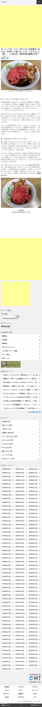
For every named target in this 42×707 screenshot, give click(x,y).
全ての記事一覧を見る (34, 412)
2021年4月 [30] (19, 547)
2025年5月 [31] (6, 487)
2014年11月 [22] (6, 643)
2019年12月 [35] (33, 565)
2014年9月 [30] (33, 643)
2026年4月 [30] (19, 473)
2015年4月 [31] (19, 635)
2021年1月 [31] (19, 550)
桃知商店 (7, 687)
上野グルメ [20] (6, 429)
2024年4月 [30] (19, 502)
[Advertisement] (21, 26)
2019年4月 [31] (19, 576)
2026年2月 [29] (6, 476)
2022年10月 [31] (20, 524)
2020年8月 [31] (6, 558)
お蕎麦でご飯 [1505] (7, 432)
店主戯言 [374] (6, 421)
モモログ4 (3, 2)
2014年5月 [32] (6, 650)
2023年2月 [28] (6, 521)
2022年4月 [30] (19, 532)
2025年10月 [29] (20, 480)
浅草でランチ (6, 693)
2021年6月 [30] (33, 543)
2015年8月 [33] (6, 632)
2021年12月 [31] (33, 535)
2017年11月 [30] (6, 598)
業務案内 (4, 336)
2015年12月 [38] (33, 624)
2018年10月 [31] (20, 584)
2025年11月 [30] (6, 480)
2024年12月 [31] (33, 491)
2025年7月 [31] (19, 484)
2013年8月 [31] (6, 661)
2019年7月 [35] (19, 572)
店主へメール (6, 358)
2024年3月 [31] (33, 502)
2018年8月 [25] (6, 587)
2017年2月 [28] (6, 610)
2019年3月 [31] (33, 576)
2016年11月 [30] (6, 613)
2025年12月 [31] (33, 476)
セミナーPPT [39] (7, 455)
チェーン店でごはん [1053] (9, 436)
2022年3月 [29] (33, 532)
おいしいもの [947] (7, 440)
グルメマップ (34, 690)
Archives (21, 697)
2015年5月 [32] (6, 635)
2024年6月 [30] (33, 498)
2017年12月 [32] (33, 595)
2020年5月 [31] (6, 561)
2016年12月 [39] (33, 610)
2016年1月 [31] (19, 624)
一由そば (21, 104)
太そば (7, 108)
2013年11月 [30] (6, 658)
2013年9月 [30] (33, 658)
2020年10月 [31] (20, 554)
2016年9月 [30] (33, 613)
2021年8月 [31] (6, 543)
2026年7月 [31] (19, 469)
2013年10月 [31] (20, 658)
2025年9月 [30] (33, 480)
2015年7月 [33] (19, 632)
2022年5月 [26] (6, 532)
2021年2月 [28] (6, 550)
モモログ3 (35, 687)
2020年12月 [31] (33, 550)
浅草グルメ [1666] (7, 425)
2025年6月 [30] (33, 484)
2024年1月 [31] (19, 506)
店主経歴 (4, 339)
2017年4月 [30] (19, 606)
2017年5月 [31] (6, 606)
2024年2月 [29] (6, 506)
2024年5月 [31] (6, 502)
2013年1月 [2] (19, 669)
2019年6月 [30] (33, 572)
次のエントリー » (36, 705)
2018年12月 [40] (33, 580)
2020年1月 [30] (19, 565)
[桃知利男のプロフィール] (5, 326)
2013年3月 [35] (33, 665)
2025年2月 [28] (6, 491)
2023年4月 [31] (19, 517)
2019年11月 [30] (6, 569)
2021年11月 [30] (6, 539)
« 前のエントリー (6, 705)
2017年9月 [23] (33, 598)
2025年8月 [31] (6, 484)
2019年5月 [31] (6, 576)
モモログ (7, 690)
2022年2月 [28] (6, 535)
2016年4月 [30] (19, 621)
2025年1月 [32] (19, 491)
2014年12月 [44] (33, 639)
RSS (35, 697)
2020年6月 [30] (33, 558)
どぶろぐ (21, 690)
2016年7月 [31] (19, 617)
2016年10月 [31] (20, 613)
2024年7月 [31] (19, 498)
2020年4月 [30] (19, 561)
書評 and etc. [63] (7, 451)
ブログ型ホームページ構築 (9, 351)
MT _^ (39, 701)
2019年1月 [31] (19, 580)
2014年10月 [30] (20, 643)
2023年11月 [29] (6, 509)
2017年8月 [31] (6, 602)
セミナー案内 (6, 354)
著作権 (7, 697)
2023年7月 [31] (19, 513)
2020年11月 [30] (6, 554)
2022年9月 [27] (33, 524)
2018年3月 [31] (33, 591)
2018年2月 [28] (6, 595)
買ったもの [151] (7, 447)
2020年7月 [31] (19, 558)
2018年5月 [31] (6, 591)
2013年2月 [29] (6, 669)
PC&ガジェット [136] (8, 458)
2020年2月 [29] (6, 565)
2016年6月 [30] (33, 617)
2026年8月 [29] (6, 469)
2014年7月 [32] (19, 647)
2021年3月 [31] (33, 547)
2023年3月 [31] (33, 517)
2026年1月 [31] (19, 476)
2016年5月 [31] (6, 621)
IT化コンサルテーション (9, 347)
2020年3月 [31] (33, 561)
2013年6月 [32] (33, 661)
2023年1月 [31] (19, 521)
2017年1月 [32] (19, 610)
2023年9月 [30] (33, 509)
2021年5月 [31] (6, 547)
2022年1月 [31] (19, 535)
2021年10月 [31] (20, 539)
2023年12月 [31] (33, 506)
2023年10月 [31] (20, 509)
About (35, 693)
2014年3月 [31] (33, 650)
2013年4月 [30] (19, 665)
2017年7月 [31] (19, 602)
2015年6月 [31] (33, 632)
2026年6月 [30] (33, 469)
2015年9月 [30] (33, 628)
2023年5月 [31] (6, 517)
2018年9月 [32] (33, 584)
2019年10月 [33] (20, 569)
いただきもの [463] (7, 444)
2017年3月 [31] (33, 606)
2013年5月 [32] (6, 665)
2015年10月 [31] (20, 628)
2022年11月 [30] (6, 524)
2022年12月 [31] (33, 521)
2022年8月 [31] (6, 528)
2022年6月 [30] (33, 528)
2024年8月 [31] (6, 498)
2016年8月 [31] (6, 617)
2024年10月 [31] (20, 495)
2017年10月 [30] (20, 598)
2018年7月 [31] (19, 587)
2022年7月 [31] (19, 528)
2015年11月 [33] (6, 628)
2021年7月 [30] (19, 543)
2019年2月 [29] (6, 580)
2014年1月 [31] (19, 654)
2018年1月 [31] (19, 595)
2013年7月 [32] (19, 661)
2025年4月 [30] (19, 487)
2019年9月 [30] (33, 569)
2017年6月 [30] (33, 602)
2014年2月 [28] (6, 654)
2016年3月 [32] (33, 621)
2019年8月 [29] (6, 572)
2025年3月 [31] (33, 487)
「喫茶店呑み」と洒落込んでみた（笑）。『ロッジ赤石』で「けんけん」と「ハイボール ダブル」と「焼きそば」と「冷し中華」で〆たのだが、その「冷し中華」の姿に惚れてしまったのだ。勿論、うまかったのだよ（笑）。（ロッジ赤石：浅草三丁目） (21, 386)
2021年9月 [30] (33, 539)
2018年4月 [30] (19, 591)
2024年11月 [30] (6, 495)
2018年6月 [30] (33, 587)
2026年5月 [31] (6, 473)
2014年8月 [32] (6, 647)
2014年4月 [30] (19, 650)
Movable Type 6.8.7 (28, 701)
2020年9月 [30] (33, 554)
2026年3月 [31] (33, 473)
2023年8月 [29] (6, 513)
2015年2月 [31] (6, 639)
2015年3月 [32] (33, 635)
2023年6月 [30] (33, 513)
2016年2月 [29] (6, 624)
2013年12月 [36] (33, 654)
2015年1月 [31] (19, 639)
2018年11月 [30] (6, 584)
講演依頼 (4, 343)
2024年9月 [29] (33, 495)
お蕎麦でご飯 (5, 58)
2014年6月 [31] (33, 647)
